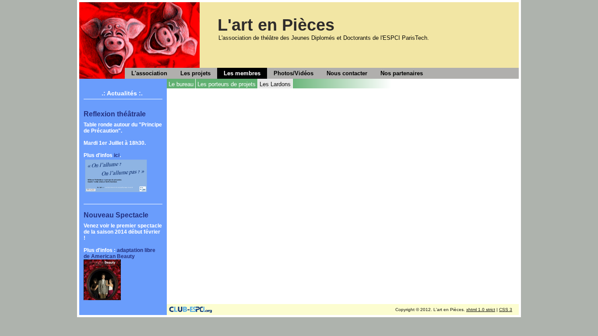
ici (117, 155)
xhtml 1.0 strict (480, 309)
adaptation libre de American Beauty (119, 253)
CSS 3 (505, 309)
